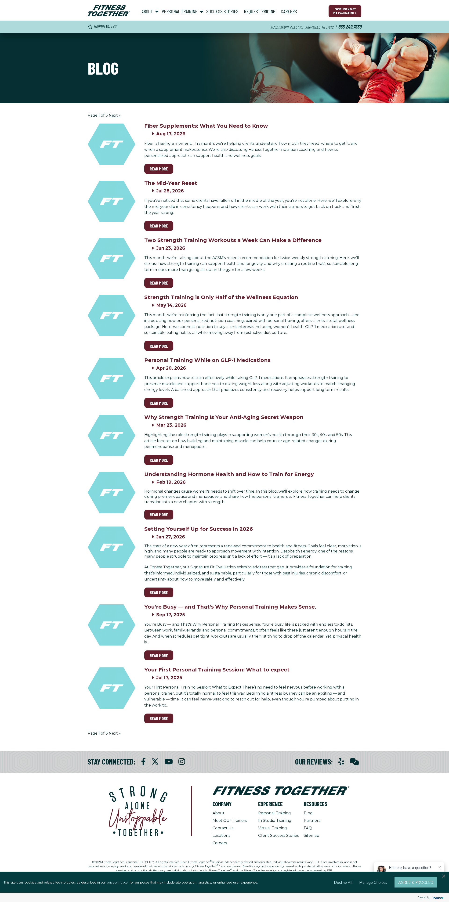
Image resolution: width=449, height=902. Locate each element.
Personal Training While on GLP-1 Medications (207, 360)
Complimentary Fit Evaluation (344, 11)
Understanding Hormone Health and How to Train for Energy (229, 474)
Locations (221, 835)
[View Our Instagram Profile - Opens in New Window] (181, 761)
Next (115, 115)
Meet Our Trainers (230, 820)
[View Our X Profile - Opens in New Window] (155, 761)
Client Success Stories (278, 835)
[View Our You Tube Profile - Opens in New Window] (168, 761)
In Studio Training (274, 820)
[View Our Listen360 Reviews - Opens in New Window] (354, 761)
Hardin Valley (104, 26)
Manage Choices (373, 882)
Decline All (343, 882)
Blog (308, 813)
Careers (220, 843)
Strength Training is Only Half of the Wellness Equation (221, 297)
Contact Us (223, 828)
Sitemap (311, 835)
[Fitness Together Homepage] (109, 10)
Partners (312, 820)
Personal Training (274, 813)
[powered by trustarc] (437, 897)
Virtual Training (272, 828)
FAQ (308, 828)
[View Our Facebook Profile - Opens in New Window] (143, 761)
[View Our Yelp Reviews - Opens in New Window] (341, 761)
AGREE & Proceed (416, 882)
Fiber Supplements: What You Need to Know (206, 126)
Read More (159, 168)
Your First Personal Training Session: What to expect (217, 670)
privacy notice (117, 882)
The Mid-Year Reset (170, 183)
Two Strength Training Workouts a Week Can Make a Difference (233, 240)
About (218, 813)
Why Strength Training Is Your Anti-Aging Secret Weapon (224, 417)
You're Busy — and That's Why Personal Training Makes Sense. (230, 607)
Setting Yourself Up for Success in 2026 (198, 529)
